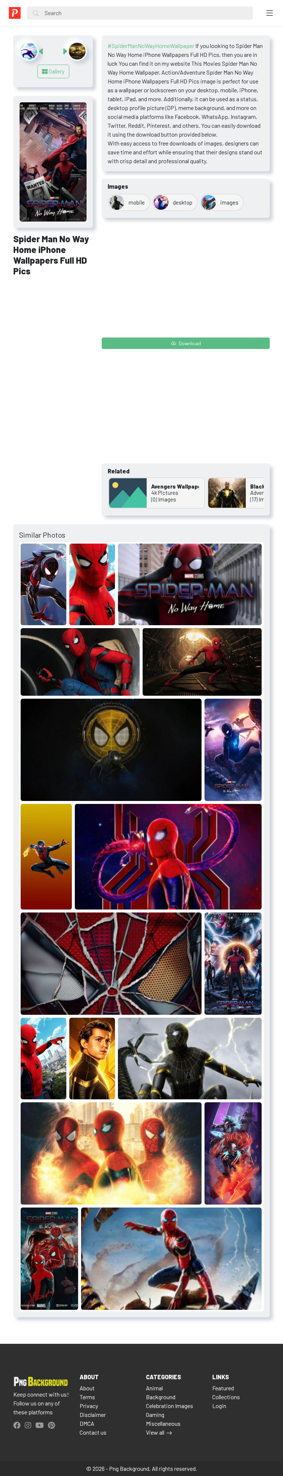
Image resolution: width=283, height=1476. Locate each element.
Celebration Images (169, 1405)
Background (160, 1396)
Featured (223, 1387)
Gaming (155, 1414)
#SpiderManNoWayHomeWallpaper (151, 45)
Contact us (93, 1432)
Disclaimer (93, 1414)
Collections (226, 1396)
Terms (87, 1396)
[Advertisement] (53, 322)
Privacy (89, 1405)
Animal (154, 1387)
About (87, 1387)
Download (189, 343)
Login (219, 1405)
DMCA (87, 1423)
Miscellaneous (163, 1423)
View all (155, 1432)
